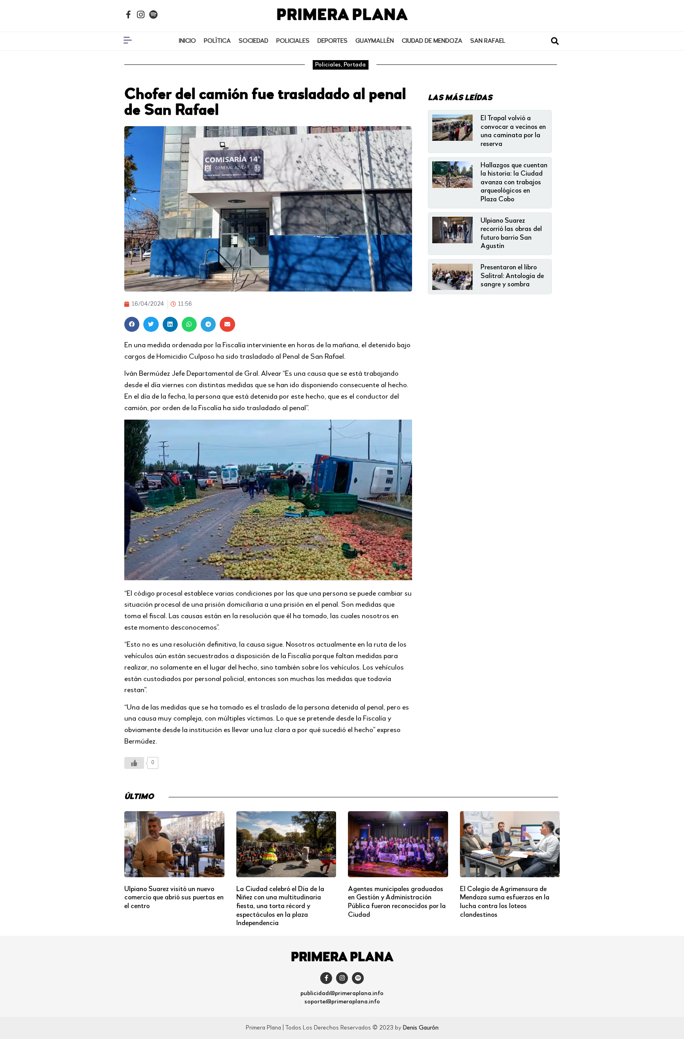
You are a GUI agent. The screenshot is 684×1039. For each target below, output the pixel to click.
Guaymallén (374, 41)
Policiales (293, 41)
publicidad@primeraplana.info (342, 993)
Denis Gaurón (421, 1028)
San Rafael (487, 41)
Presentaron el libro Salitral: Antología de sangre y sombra (512, 276)
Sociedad (253, 41)
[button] (555, 41)
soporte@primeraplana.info (342, 1002)
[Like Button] (134, 763)
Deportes (332, 41)
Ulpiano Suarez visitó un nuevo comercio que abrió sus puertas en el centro (174, 898)
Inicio (187, 41)
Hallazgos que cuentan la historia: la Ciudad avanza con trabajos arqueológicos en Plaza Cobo (514, 182)
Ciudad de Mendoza (432, 41)
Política (217, 41)
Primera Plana (342, 16)
